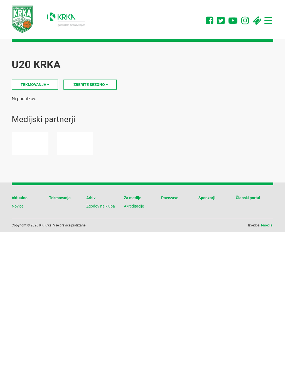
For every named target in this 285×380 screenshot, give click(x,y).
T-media (266, 225)
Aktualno (20, 198)
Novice (17, 206)
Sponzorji (206, 198)
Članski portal (248, 198)
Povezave (169, 198)
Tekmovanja (60, 198)
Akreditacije (134, 206)
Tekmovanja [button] (34, 84)
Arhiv (90, 198)
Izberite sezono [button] (89, 84)
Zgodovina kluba (100, 206)
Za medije (132, 198)
